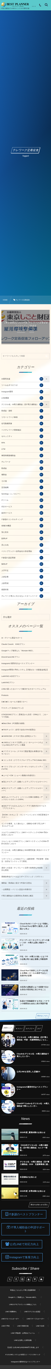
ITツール (21, 500)
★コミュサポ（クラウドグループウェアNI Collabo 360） (24, 760)
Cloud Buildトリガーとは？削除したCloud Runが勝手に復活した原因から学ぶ (34, 926)
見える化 (21, 545)
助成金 (21, 468)
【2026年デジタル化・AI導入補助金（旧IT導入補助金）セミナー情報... (34, 1147)
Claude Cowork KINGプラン (13, 644)
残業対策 (21, 590)
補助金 (21, 475)
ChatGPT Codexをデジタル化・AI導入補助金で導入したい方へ (33, 1104)
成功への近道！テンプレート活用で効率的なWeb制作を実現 (22, 869)
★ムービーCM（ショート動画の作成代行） (18, 775)
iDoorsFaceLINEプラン (10, 657)
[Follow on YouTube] (28, 1279)
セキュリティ (21, 436)
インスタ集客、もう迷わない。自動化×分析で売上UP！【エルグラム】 (23, 825)
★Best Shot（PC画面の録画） (13, 723)
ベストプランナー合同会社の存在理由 (21, 551)
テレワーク (21, 462)
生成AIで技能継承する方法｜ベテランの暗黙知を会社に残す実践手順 (35, 1002)
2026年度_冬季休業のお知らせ (32, 1191)
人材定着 (21, 577)
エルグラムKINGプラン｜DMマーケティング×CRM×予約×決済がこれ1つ (24, 833)
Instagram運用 (21, 392)
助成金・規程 (21, 411)
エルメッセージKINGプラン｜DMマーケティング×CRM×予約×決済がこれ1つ (25, 842)
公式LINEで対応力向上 (24, 1244)
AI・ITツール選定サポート (12, 638)
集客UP (21, 564)
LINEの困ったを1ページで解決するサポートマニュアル (23, 689)
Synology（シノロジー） (21, 494)
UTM (21, 449)
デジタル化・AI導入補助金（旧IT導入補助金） (21, 404)
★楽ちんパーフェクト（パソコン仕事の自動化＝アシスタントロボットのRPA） (22, 798)
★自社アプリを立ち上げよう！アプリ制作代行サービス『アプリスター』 (23, 807)
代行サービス (21, 507)
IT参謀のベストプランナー (26, 1214)
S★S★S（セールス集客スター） (14, 702)
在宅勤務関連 (21, 424)
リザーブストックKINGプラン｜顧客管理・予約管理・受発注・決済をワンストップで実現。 (25, 860)
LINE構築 (21, 398)
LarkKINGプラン (8, 683)
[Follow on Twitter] (9, 1279)
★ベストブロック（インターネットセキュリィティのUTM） (22, 768)
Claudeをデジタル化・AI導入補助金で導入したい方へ (33, 1055)
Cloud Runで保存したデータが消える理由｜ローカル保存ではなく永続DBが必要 (34, 973)
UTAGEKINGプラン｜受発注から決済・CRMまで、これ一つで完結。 (24, 716)
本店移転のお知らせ (28, 1177)
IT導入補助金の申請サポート (28, 1229)
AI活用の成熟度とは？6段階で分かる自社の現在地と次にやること (34, 988)
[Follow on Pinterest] (35, 1279)
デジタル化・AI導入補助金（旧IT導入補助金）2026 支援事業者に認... (34, 1163)
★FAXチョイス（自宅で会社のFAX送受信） (19, 730)
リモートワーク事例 (21, 417)
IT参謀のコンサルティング (21, 519)
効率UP (21, 538)
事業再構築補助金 (21, 456)
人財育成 (21, 583)
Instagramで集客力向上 (24, 1257)
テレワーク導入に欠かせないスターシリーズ (21, 596)
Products (4, 695)
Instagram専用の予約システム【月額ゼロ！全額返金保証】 (25, 670)
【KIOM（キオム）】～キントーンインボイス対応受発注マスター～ (25, 816)
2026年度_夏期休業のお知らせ (32, 1132)
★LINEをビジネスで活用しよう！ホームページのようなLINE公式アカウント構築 (22, 743)
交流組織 (21, 487)
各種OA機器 (21, 526)
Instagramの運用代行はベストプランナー (17, 663)
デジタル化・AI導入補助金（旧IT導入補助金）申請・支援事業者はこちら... (32, 1038)
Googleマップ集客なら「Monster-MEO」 (17, 651)
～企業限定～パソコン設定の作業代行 (16, 889)
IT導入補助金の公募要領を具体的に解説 (17, 896)
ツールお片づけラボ (21, 385)
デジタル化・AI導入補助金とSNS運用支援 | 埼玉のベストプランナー (25, 851)
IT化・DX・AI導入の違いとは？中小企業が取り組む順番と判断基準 (34, 957)
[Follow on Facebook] (16, 1279)
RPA (21, 443)
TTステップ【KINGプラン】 (12, 708)
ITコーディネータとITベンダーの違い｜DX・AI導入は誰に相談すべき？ (34, 942)
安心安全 (21, 532)
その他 (21, 481)
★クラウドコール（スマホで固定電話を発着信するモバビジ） (22, 752)
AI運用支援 (21, 379)
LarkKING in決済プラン (10, 676)
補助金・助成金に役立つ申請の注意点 (16, 883)
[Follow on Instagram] (22, 1279)
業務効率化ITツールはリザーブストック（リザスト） (22, 877)
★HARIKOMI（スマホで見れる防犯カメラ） (19, 736)
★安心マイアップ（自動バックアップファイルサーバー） (24, 782)
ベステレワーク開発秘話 (21, 430)
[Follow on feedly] (41, 1279)
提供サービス (21, 513)
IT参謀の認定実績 (21, 558)
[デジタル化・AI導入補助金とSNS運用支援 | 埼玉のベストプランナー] (15, 4)
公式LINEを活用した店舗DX (28, 1072)
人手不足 (21, 570)
